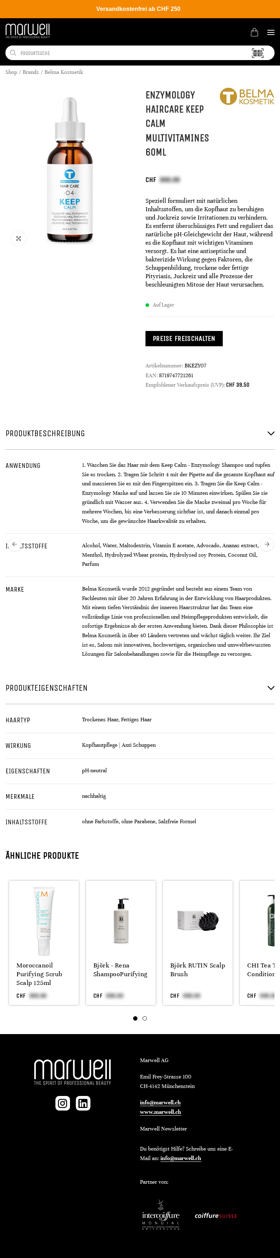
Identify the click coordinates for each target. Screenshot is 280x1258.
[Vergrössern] (18, 238)
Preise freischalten (184, 338)
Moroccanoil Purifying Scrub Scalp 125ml (39, 974)
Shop (11, 72)
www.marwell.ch (160, 1112)
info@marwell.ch (160, 1102)
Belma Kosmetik (63, 72)
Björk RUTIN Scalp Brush (197, 969)
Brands (31, 72)
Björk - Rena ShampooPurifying (120, 969)
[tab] (135, 1018)
